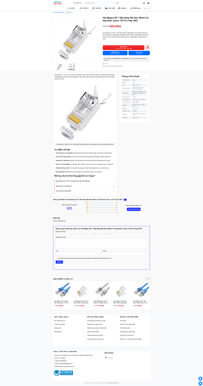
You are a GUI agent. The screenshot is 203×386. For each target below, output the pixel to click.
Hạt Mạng (68, 12)
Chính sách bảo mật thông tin (95, 339)
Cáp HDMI (98, 8)
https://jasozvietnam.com (67, 366)
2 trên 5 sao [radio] (67, 234)
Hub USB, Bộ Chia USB (127, 335)
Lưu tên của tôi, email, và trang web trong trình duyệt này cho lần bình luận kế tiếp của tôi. (84, 258)
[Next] (148, 8)
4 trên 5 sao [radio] (88, 234)
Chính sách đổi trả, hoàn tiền (95, 335)
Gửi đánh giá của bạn (133, 209)
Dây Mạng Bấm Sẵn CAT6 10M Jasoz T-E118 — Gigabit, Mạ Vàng (141, 302)
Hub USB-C (85, 8)
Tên (57, 251)
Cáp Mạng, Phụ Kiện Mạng (127, 331)
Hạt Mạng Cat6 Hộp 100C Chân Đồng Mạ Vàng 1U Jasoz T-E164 (120, 302)
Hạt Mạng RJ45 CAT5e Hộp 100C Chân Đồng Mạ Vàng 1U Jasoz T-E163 (81, 302)
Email (105, 251)
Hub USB (72, 8)
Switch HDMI (111, 8)
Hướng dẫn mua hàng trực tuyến (96, 320)
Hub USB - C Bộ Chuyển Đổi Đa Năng (130, 339)
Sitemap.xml (57, 328)
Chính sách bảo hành (93, 331)
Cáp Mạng (123, 8)
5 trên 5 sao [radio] (101, 234)
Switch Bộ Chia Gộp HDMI (127, 324)
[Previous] (145, 8)
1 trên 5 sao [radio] (58, 234)
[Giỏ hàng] (148, 3)
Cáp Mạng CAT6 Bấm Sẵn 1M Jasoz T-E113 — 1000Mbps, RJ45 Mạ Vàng (62, 302)
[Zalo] (200, 378)
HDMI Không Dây (135, 8)
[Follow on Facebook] (109, 358)
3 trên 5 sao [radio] (77, 234)
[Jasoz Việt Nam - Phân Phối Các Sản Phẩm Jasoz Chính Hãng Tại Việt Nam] (58, 3)
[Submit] (117, 3)
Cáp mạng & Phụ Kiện (58, 12)
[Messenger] (200, 383)
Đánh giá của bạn (61, 231)
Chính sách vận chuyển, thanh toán (96, 328)
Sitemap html (58, 331)
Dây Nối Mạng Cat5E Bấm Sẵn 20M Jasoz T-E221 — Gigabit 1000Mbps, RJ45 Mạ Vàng (101, 302)
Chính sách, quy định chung (94, 324)
